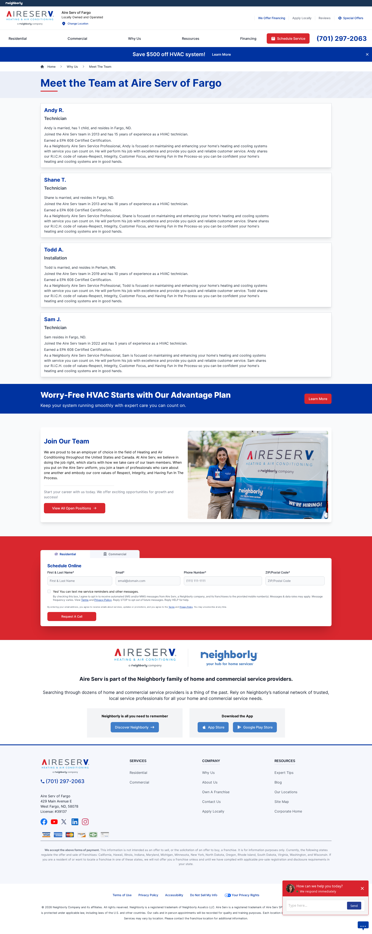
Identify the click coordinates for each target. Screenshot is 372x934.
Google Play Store (258, 727)
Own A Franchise (215, 792)
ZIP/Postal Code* (277, 572)
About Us (209, 782)
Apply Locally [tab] (302, 18)
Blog (278, 782)
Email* (120, 572)
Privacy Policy (103, 599)
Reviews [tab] (325, 18)
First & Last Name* (60, 572)
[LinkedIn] (74, 821)
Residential (68, 554)
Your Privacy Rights (245, 895)
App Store (216, 727)
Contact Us (211, 801)
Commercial (117, 554)
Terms (84, 599)
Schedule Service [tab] (291, 38)
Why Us (208, 772)
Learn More (318, 399)
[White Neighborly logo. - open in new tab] (14, 3)
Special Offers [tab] (353, 18)
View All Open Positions (71, 508)
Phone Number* (195, 572)
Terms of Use (122, 895)
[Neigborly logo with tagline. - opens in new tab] (229, 658)
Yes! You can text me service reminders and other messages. (96, 591)
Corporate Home (288, 811)
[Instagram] (85, 821)
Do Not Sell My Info (203, 895)
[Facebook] (43, 821)
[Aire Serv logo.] (30, 18)
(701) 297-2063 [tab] (341, 38)
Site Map (281, 801)
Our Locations (285, 792)
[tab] (134, 38)
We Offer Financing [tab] (271, 18)
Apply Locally (213, 811)
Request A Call (71, 616)
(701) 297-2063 (65, 781)
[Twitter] (64, 821)
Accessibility (174, 895)
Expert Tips (283, 772)
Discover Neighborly (132, 727)
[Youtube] (54, 821)
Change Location (78, 23)
